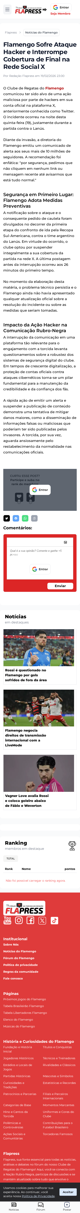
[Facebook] (30, 920)
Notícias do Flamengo (19, 951)
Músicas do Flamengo (19, 1026)
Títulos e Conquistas (57, 1047)
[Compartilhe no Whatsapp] (25, 518)
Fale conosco (13, 978)
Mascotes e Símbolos (58, 1076)
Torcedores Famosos (58, 1134)
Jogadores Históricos (18, 1058)
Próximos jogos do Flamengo (24, 999)
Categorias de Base (17, 1105)
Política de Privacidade (38, 1196)
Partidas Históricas (16, 1076)
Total (11, 858)
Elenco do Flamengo (18, 1019)
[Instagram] (19, 920)
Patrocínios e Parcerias (19, 1094)
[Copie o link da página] (34, 518)
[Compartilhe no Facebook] (16, 518)
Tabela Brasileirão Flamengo (23, 1006)
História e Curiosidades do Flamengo (38, 1041)
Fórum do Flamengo (18, 958)
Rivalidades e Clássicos (59, 1065)
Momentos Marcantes (58, 1105)
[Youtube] (7, 920)
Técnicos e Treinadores (59, 1058)
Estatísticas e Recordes (59, 1083)
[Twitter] (42, 920)
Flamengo (54, 88)
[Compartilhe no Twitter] (6, 518)
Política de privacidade (20, 965)
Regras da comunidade (20, 972)
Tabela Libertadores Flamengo (25, 1013)
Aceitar (68, 1192)
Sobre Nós (10, 944)
